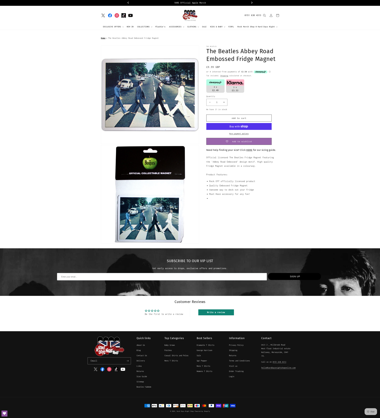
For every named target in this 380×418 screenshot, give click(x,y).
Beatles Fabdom (144, 387)
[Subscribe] (127, 360)
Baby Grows (169, 345)
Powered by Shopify (202, 411)
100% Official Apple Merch (190, 2)
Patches (168, 350)
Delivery (141, 361)
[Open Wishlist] (4, 414)
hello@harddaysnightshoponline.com (278, 368)
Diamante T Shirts (205, 345)
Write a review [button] (216, 312)
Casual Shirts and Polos (176, 355)
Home (103, 38)
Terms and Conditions (239, 361)
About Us (141, 345)
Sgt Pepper (202, 361)
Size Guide (142, 376)
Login (231, 376)
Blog (139, 350)
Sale (199, 355)
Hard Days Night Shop (185, 411)
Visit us (233, 366)
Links (139, 366)
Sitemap (140, 382)
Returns (140, 371)
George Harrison (204, 350)
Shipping (224, 76)
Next (251, 2)
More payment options (239, 133)
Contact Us (142, 355)
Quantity (210, 96)
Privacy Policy (236, 345)
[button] (113, 27)
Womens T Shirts (204, 371)
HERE (249, 150)
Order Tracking (236, 371)
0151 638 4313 (253, 15)
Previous (128, 2)
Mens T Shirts (171, 361)
